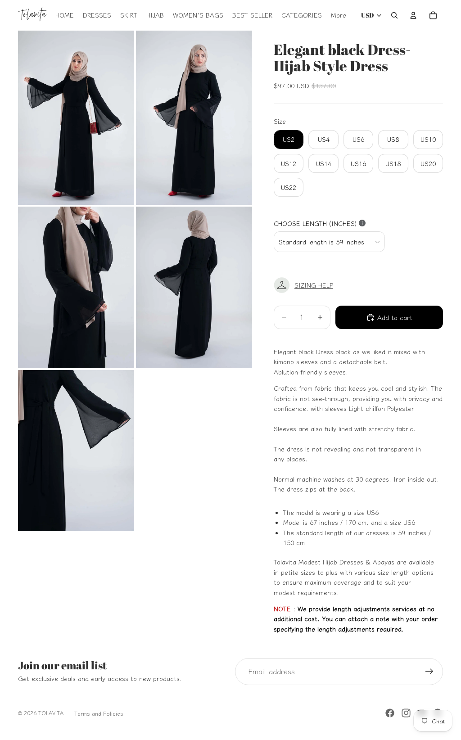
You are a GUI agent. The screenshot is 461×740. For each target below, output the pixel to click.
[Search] (394, 15)
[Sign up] (429, 671)
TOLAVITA (50, 713)
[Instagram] (406, 713)
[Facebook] (389, 713)
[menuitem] (338, 15)
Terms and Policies (98, 713)
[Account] (413, 15)
